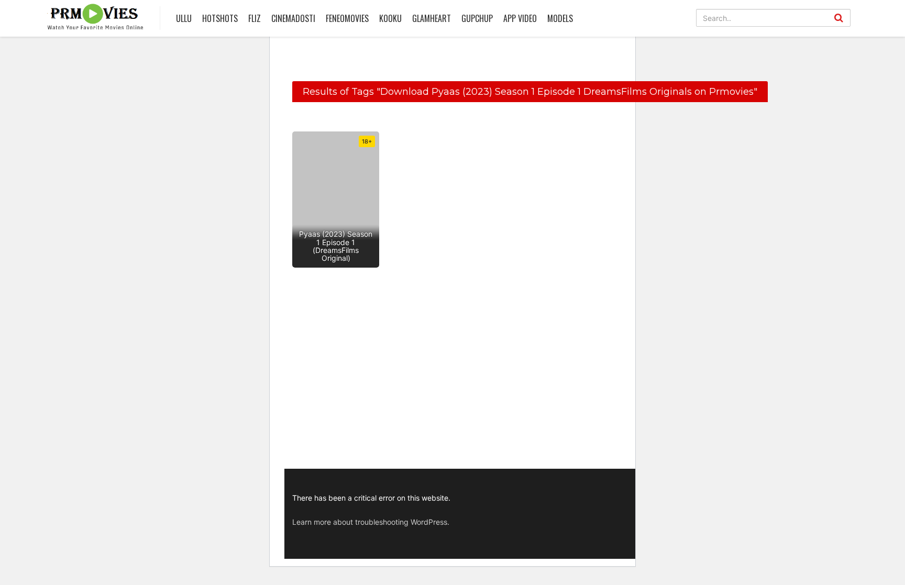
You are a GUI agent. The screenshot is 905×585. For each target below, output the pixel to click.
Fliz (254, 18)
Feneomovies (347, 18)
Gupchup (477, 18)
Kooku (390, 18)
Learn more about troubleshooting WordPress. (370, 521)
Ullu (184, 18)
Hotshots (220, 18)
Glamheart (431, 18)
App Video (520, 18)
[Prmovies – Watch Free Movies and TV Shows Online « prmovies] (96, 16)
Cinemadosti (293, 18)
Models (560, 18)
